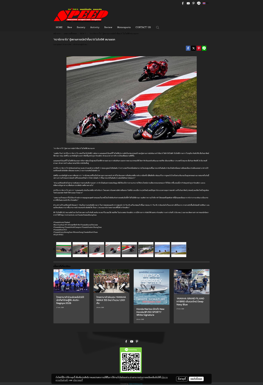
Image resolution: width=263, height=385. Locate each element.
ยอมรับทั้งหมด (196, 379)
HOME (59, 27)
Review (108, 27)
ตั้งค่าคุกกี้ (182, 379)
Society (81, 27)
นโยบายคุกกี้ (78, 380)
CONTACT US (143, 27)
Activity (94, 27)
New (69, 27)
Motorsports (124, 27)
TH (206, 3)
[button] (158, 27)
